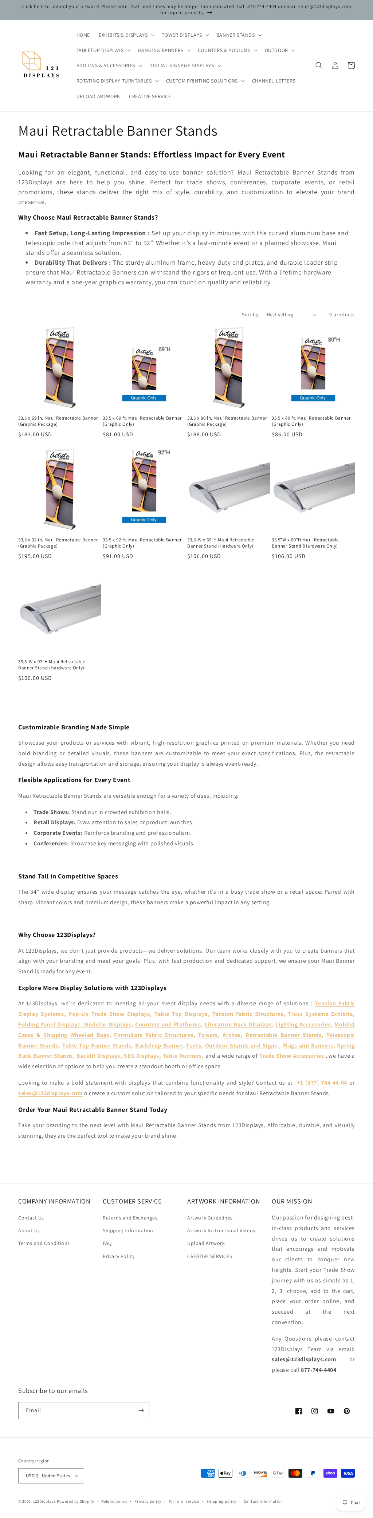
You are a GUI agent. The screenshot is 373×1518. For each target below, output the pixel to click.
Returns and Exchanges (130, 1217)
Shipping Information (128, 1230)
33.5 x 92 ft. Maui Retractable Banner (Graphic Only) (142, 543)
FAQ (107, 1243)
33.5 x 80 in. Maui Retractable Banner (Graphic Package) (227, 421)
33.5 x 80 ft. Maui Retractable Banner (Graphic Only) (311, 421)
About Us (29, 1230)
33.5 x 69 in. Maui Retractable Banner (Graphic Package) (58, 421)
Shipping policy (222, 1501)
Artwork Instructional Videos (221, 1230)
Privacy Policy (118, 1256)
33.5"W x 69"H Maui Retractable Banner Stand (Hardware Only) (220, 543)
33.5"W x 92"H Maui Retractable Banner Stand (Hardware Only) (51, 665)
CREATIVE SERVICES (209, 1256)
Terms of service (184, 1501)
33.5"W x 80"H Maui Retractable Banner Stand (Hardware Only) (305, 543)
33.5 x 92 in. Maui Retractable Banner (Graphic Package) (58, 543)
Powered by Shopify (75, 1501)
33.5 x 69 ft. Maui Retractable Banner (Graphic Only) (142, 421)
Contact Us (31, 1217)
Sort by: (250, 314)
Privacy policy (147, 1501)
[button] (125, 35)
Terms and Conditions (44, 1243)
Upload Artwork (206, 1243)
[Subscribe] (141, 1410)
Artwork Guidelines (210, 1217)
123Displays (44, 1501)
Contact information (263, 1501)
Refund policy (114, 1501)
